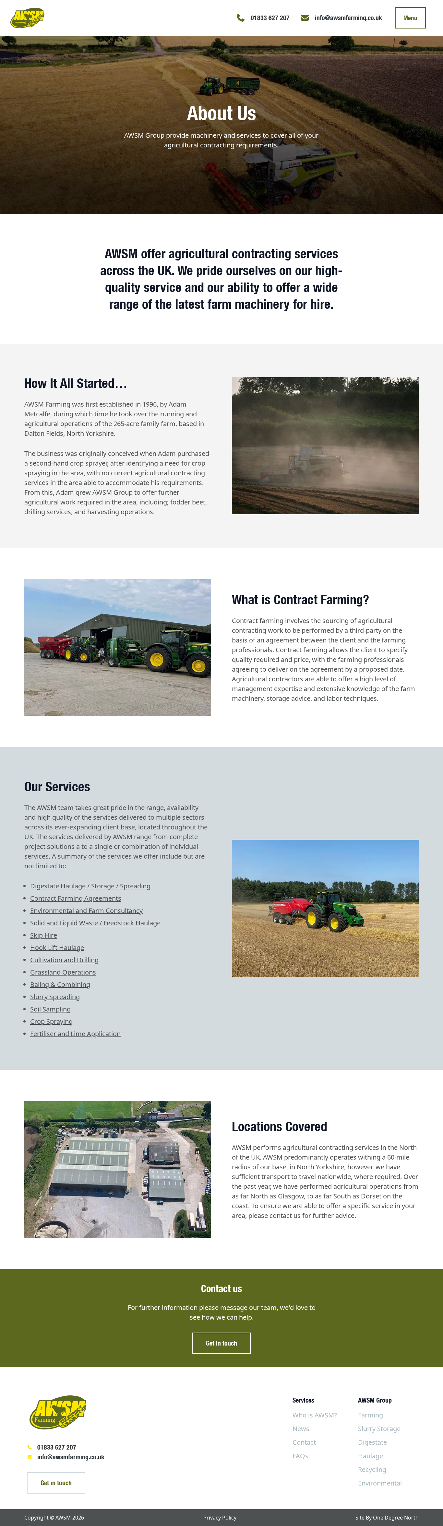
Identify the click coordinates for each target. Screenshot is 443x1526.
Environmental (380, 1483)
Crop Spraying (51, 1021)
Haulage (370, 1455)
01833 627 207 (56, 1447)
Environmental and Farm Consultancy (86, 910)
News (301, 1428)
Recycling (372, 1469)
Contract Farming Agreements (75, 898)
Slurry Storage (379, 1428)
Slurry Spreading (55, 996)
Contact (304, 1442)
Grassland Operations (63, 972)
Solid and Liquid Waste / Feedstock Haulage (95, 923)
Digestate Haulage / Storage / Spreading (90, 886)
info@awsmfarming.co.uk (70, 1457)
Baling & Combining (60, 984)
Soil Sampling (50, 1009)
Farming (370, 1415)
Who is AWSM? (315, 1415)
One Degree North (396, 1517)
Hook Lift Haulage (57, 947)
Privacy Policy (219, 1517)
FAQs (300, 1455)
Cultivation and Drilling (64, 959)
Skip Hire (43, 935)
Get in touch (221, 1343)
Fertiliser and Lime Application (75, 1033)
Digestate (372, 1442)
